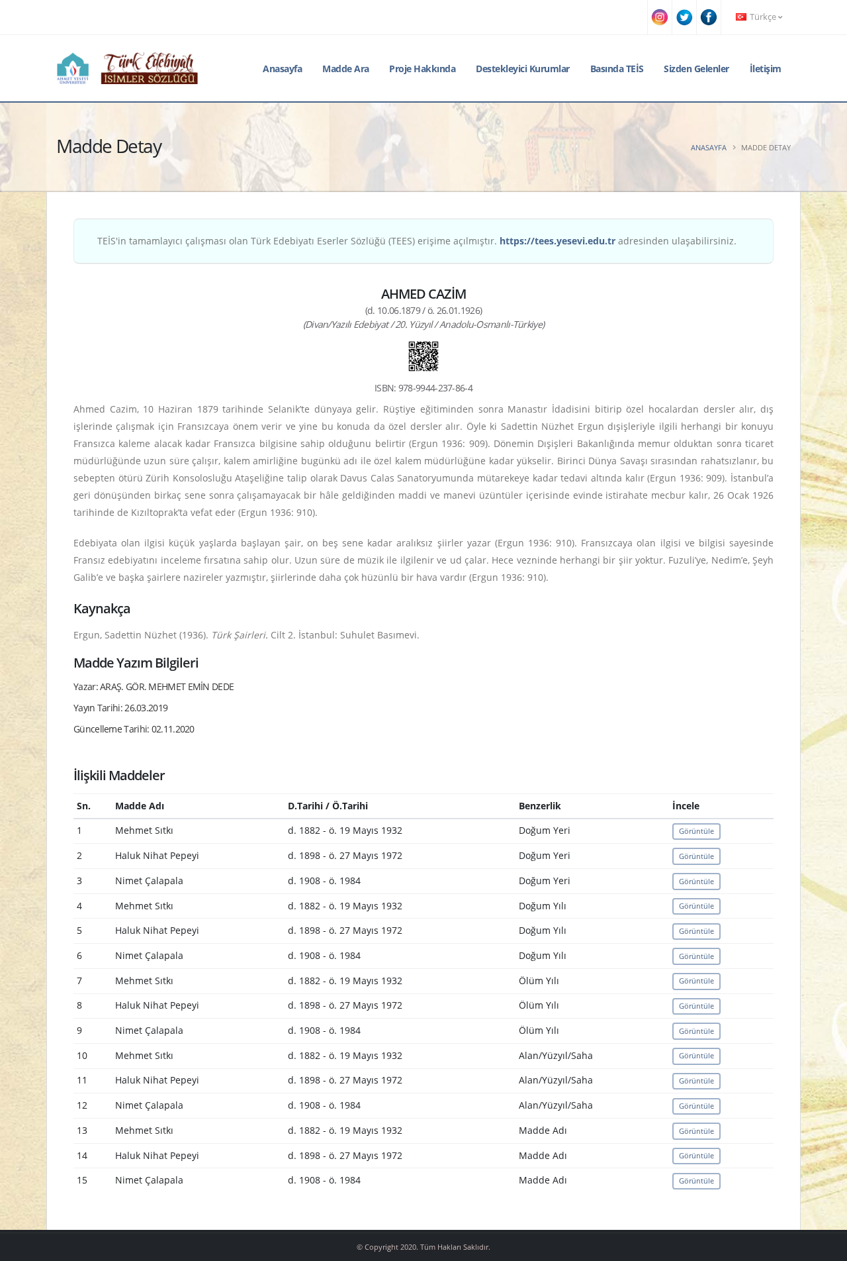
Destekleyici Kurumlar (523, 68)
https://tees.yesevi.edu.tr (557, 240)
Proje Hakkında (422, 68)
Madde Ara (345, 68)
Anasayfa (282, 68)
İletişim (765, 68)
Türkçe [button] (763, 17)
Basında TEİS (617, 68)
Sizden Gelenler (696, 68)
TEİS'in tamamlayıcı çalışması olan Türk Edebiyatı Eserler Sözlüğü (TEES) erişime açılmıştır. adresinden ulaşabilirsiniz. (416, 240)
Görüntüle (696, 831)
